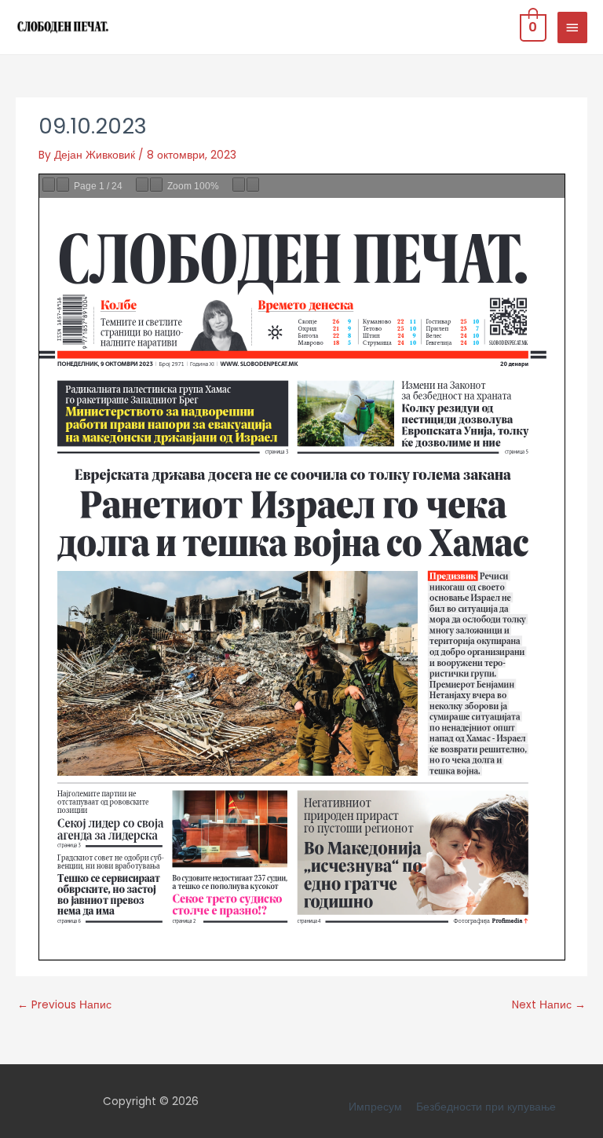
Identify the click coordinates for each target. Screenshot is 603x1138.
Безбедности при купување (486, 1107)
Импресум (375, 1107)
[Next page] (63, 184)
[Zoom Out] (142, 184)
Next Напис (549, 1004)
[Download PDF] (238, 184)
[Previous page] (48, 184)
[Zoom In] (156, 184)
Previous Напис (64, 1004)
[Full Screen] (253, 184)
